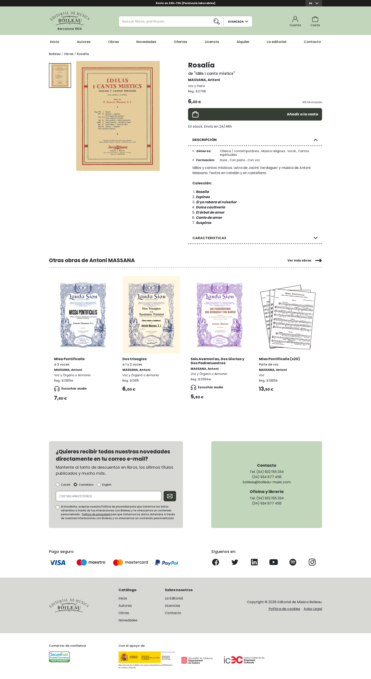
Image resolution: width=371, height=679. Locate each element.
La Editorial (174, 598)
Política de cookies (284, 608)
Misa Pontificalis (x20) (279, 358)
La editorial (276, 41)
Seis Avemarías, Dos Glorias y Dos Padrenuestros (217, 360)
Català (65, 484)
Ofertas (180, 41)
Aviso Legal (313, 608)
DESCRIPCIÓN (204, 139)
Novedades (146, 41)
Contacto (312, 41)
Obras (113, 41)
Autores (84, 41)
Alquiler (243, 41)
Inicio (54, 41)
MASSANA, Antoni (204, 79)
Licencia (212, 41)
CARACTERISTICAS (209, 238)
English (106, 484)
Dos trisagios (134, 358)
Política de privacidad (96, 514)
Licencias (172, 605)
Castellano (86, 484)
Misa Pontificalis (69, 358)
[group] (118, 116)
